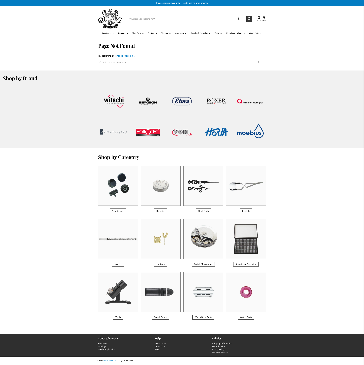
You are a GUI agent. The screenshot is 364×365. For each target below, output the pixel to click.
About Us (102, 343)
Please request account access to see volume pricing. (182, 2)
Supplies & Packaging (199, 33)
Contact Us (160, 346)
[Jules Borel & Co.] (110, 19)
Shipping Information (222, 343)
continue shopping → (124, 55)
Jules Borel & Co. (110, 360)
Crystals (151, 33)
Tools (217, 33)
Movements (179, 33)
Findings (164, 33)
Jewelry (118, 264)
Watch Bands (160, 317)
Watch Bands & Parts (234, 33)
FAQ (157, 349)
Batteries (121, 33)
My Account (160, 343)
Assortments (106, 33)
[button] (238, 19)
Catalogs (102, 346)
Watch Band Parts (203, 317)
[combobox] (186, 19)
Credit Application (106, 349)
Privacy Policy (218, 349)
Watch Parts (253, 33)
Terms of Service (220, 352)
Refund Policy (218, 346)
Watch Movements (203, 264)
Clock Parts (136, 33)
